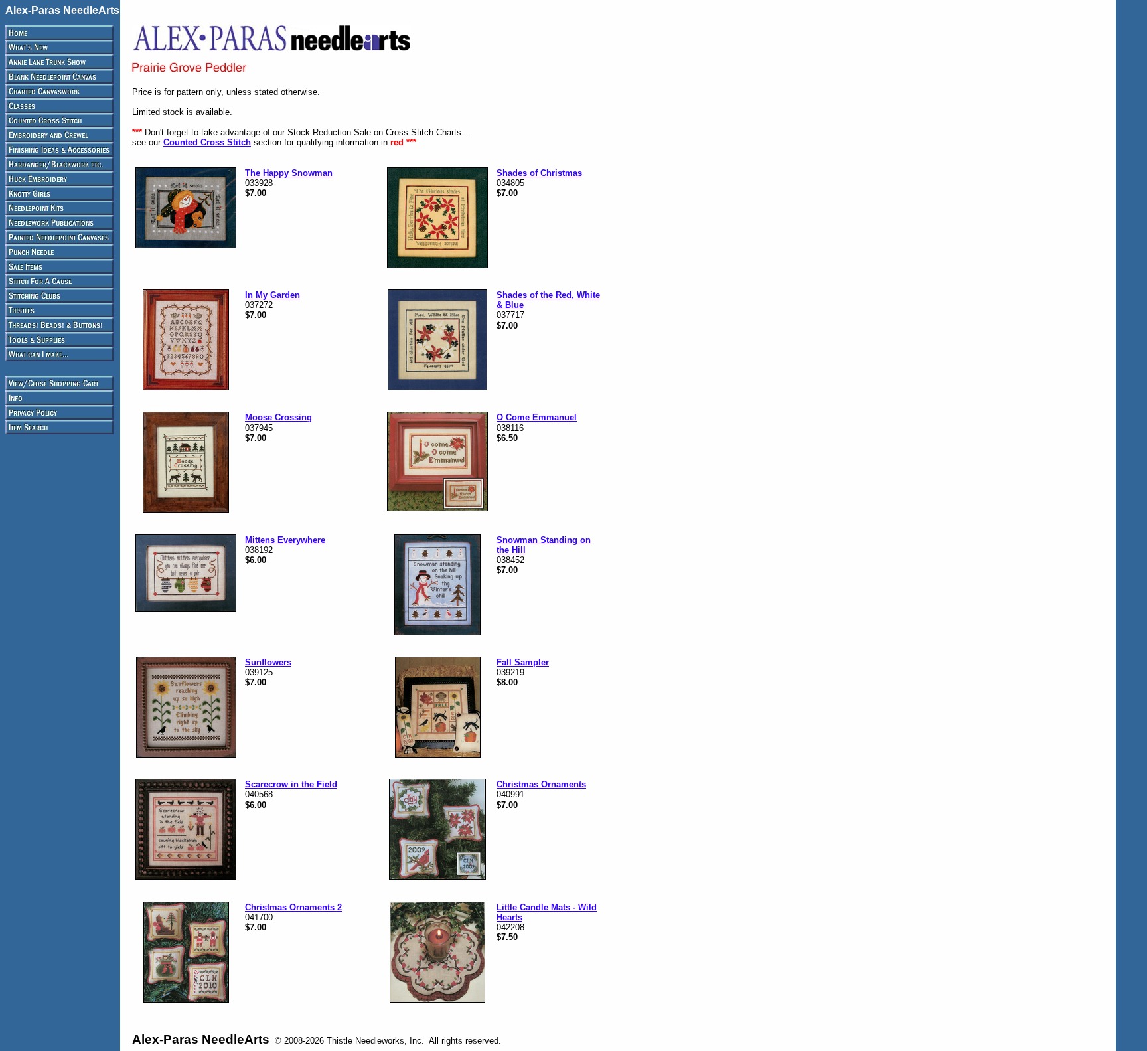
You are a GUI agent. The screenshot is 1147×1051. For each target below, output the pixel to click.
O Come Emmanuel (537, 417)
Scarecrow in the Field (291, 784)
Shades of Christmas (539, 173)
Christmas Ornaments (541, 784)
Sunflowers (268, 662)
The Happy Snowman (289, 173)
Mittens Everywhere (285, 540)
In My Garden (272, 295)
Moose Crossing (278, 417)
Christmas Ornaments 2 (293, 907)
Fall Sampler (523, 662)
